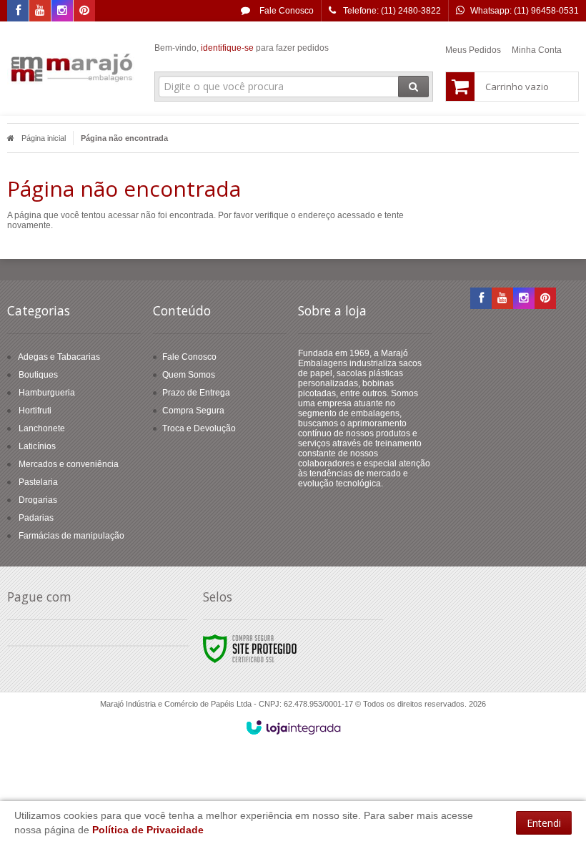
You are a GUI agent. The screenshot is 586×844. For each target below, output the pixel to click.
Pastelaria (38, 482)
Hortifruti (35, 411)
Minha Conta (537, 50)
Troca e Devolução (199, 428)
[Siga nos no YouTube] (502, 299)
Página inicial (43, 138)
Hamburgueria (47, 393)
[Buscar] (413, 86)
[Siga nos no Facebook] (18, 11)
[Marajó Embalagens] (72, 69)
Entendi (544, 823)
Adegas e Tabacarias (59, 357)
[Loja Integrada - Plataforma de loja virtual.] (293, 727)
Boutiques (38, 375)
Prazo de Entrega (196, 393)
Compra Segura (193, 411)
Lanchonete (42, 428)
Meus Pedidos (473, 50)
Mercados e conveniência (69, 464)
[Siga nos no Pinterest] (84, 11)
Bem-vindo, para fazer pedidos (241, 48)
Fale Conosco (285, 11)
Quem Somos (188, 375)
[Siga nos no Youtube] (40, 11)
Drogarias (38, 500)
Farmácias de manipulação (71, 536)
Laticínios (37, 446)
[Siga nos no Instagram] (62, 11)
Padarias (36, 518)
